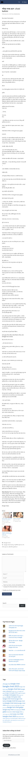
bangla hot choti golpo (15, 707)
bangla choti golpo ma (11, 695)
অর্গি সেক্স (22, 716)
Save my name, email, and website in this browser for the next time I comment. (14, 586)
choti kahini (9, 712)
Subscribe (6, 745)
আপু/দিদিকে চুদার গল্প (18, 544)
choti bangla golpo (17, 709)
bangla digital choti (18, 705)
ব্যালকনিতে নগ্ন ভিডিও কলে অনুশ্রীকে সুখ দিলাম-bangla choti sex (7, 533)
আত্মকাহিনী (4, 718)
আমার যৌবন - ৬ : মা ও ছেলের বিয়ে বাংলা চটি (17, 650)
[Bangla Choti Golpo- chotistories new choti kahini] (2, 2)
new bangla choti (15, 714)
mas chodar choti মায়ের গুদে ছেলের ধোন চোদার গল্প (7, 519)
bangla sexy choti (8, 710)
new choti (19, 716)
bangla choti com (15, 691)
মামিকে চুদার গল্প (9, 722)
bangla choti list (12, 701)
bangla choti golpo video (14, 697)
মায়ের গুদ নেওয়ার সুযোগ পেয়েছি (18, 518)
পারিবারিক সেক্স (20, 718)
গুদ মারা (12, 718)
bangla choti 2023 (11, 686)
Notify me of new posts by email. (12, 590)
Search (4, 603)
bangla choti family (9, 544)
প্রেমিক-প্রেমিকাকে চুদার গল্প (14, 720)
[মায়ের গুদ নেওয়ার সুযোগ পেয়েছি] (18, 515)
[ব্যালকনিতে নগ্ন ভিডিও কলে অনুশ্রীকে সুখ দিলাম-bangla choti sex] (7, 528)
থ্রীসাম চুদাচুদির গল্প (15, 718)
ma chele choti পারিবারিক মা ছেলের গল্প (17, 664)
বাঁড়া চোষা (22, 720)
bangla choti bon (14, 689)
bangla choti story (11, 703)
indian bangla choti (17, 712)
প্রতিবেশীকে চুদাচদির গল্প (12, 547)
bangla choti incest (8, 699)
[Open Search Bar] (19, 2)
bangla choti (15, 684)
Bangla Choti (7, 542)
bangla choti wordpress (10, 705)
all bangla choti (6, 684)
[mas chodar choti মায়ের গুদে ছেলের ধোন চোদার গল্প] (7, 515)
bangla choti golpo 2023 (11, 693)
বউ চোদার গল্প (19, 720)
